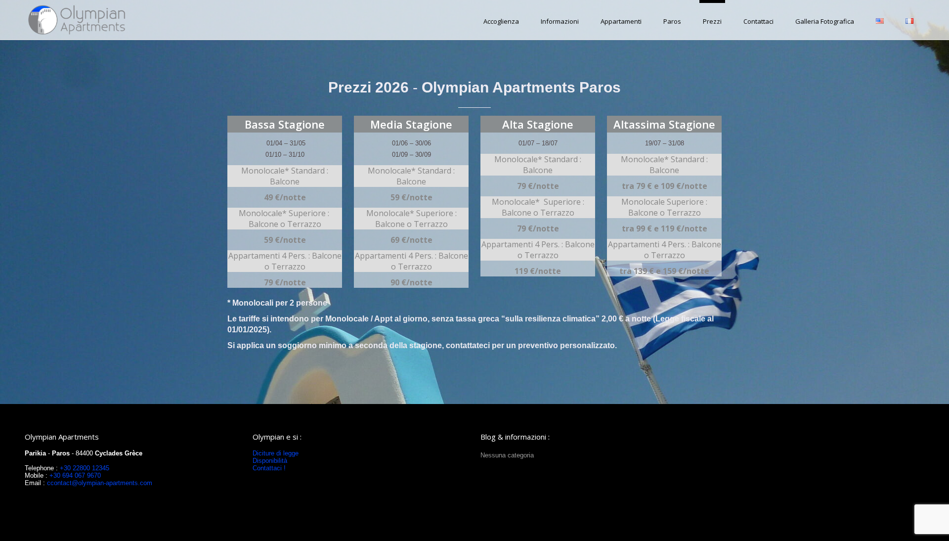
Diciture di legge (276, 453)
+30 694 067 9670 (74, 475)
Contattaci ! (269, 468)
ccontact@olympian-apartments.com (99, 483)
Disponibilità (270, 460)
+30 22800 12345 (84, 468)
